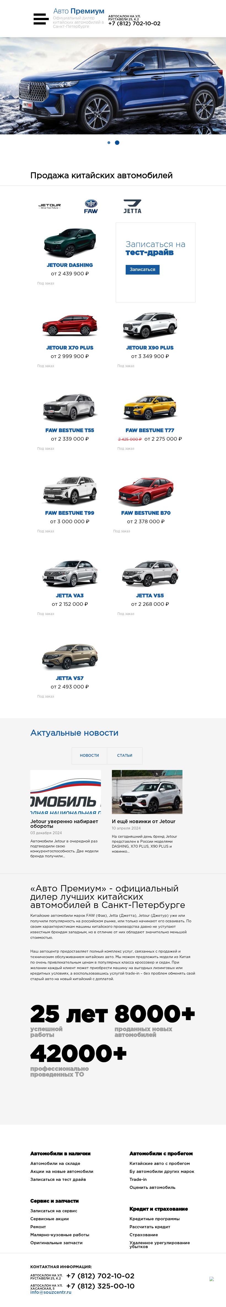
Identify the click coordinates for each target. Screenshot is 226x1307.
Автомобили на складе (55, 1163)
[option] (113, 85)
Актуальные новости (74, 733)
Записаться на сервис (53, 1211)
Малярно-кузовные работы (59, 1235)
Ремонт (38, 1227)
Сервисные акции (49, 1219)
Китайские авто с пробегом (160, 1163)
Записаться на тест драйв (58, 1179)
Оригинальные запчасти (56, 1243)
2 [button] (117, 142)
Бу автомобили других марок (162, 1171)
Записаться (142, 270)
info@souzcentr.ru (50, 1292)
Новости (89, 755)
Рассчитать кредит (150, 1227)
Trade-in (138, 1179)
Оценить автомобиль (152, 1187)
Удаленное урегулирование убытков (160, 1245)
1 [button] (109, 142)
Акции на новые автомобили (61, 1171)
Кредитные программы (155, 1219)
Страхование (144, 1235)
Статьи (124, 755)
